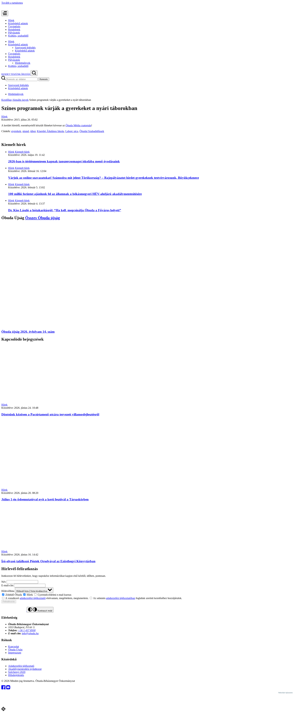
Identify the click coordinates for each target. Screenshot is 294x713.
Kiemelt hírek (22, 151)
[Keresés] (34, 73)
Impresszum (14, 652)
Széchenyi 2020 (16, 672)
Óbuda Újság (15, 649)
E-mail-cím (7, 585)
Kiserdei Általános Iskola (50, 131)
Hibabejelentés (16, 675)
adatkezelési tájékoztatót (33, 598)
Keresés (44, 79)
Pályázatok (14, 32)
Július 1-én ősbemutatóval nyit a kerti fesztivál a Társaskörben (45, 499)
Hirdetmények (22, 62)
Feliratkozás (9, 601)
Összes (42, 218)
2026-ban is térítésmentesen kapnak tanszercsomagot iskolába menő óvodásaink (64, 161)
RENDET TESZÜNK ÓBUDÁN (16, 74)
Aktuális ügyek (20, 99)
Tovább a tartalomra (12, 2)
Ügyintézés (14, 26)
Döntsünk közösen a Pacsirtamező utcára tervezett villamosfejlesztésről (50, 414)
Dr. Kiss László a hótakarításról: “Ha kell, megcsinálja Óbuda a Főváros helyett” (64, 210)
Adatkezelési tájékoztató (21, 665)
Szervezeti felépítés (25, 47)
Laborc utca (71, 131)
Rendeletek (14, 29)
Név (3, 581)
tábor (33, 131)
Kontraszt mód (44, 610)
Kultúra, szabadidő (18, 35)
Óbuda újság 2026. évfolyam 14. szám (28, 331)
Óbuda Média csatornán (78, 125)
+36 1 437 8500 (27, 630)
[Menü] (4, 13)
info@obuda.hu (30, 633)
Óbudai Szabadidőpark (91, 131)
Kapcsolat (13, 646)
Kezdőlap (6, 99)
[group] (147, 594)
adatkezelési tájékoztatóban (120, 598)
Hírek (11, 20)
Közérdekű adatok (18, 23)
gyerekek (16, 131)
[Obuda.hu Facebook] (3, 688)
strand (25, 131)
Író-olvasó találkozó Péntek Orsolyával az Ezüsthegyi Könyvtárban (48, 561)
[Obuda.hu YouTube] (8, 688)
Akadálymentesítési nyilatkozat (25, 669)
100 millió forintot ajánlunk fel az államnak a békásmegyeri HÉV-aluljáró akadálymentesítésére (75, 194)
